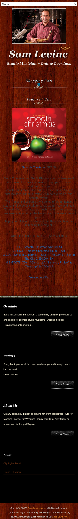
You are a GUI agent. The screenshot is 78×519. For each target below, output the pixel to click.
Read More (62, 334)
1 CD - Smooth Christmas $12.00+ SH (39, 247)
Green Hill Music (12, 472)
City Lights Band (12, 463)
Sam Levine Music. (37, 508)
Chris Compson (59, 517)
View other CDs (39, 277)
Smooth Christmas (34, 167)
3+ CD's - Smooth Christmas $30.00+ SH (39, 250)
